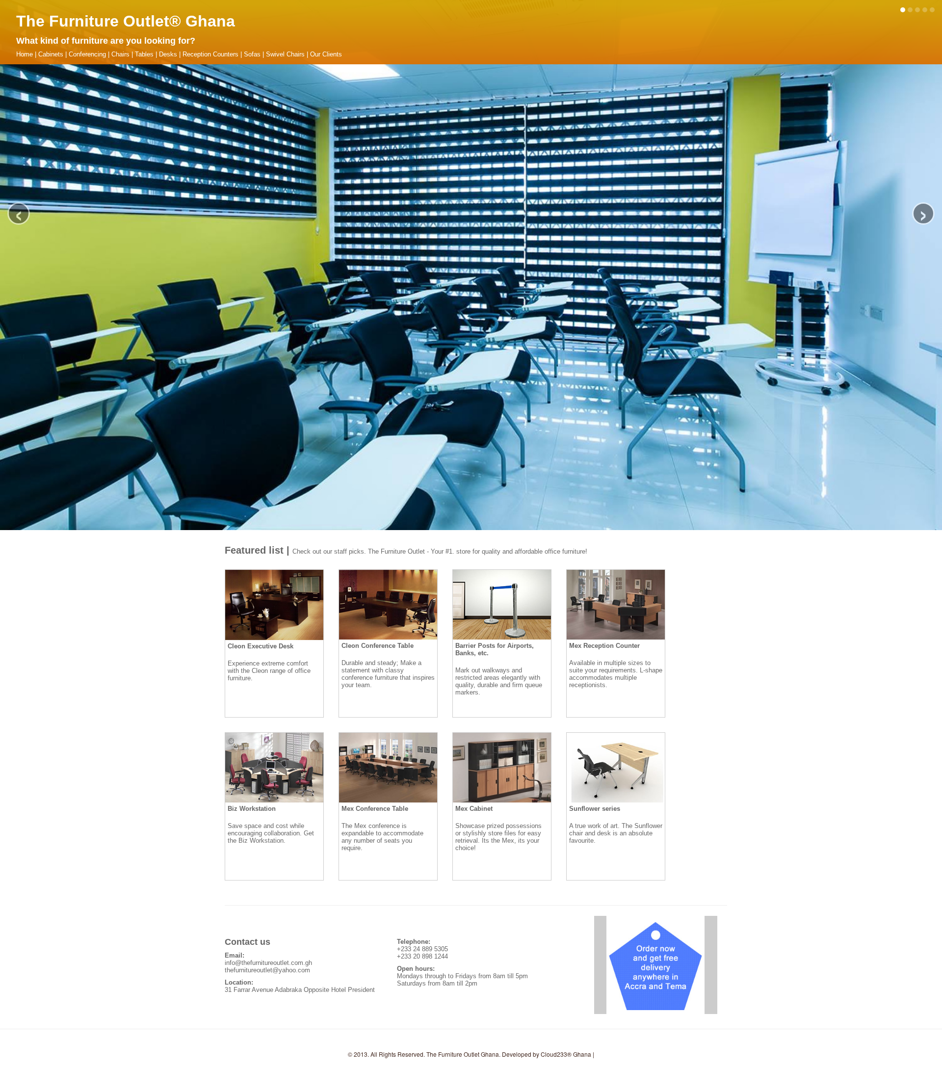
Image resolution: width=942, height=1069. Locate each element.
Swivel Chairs (285, 54)
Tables (144, 54)
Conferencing (87, 54)
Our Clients (326, 54)
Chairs (120, 54)
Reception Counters (210, 54)
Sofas (252, 54)
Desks (168, 54)
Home (24, 54)
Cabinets (50, 54)
